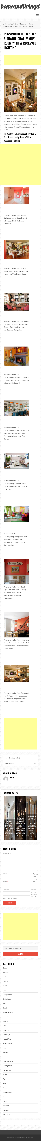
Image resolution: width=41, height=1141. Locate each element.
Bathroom (6, 977)
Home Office (7, 1039)
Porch (5, 1088)
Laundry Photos (8, 1061)
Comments (7, 853)
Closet (5, 986)
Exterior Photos (8, 1012)
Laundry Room (7, 1066)
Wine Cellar (6, 1115)
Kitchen (5, 1052)
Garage (5, 1021)
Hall (4, 1026)
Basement (6, 972)
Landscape (6, 1057)
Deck (4, 990)
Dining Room (7, 999)
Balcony (5, 968)
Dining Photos (7, 995)
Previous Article (15, 758)
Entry (4, 1003)
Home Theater (7, 1043)
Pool (4, 1083)
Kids (4, 1048)
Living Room (7, 1070)
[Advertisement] (20, 164)
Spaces (5, 1101)
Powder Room (7, 1092)
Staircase (6, 1106)
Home (7, 24)
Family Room (14, 24)
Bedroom (6, 981)
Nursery (5, 1075)
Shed (4, 1097)
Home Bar (6, 1030)
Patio (4, 1079)
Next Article (9, 763)
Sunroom (6, 1110)
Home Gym (6, 1035)
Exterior (5, 1008)
